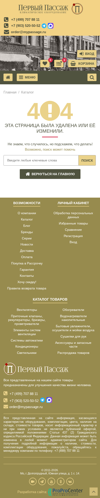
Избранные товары (73, 223)
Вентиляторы (27, 310)
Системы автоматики (27, 340)
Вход (73, 242)
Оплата (27, 257)
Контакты (27, 275)
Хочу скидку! (26, 282)
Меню (30, 77)
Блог (26, 226)
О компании (27, 213)
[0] (58, 63)
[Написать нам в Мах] (50, 26)
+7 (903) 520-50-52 (25, 26)
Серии (27, 238)
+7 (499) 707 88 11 (25, 19)
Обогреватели (73, 310)
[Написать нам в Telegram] (44, 26)
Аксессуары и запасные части (73, 345)
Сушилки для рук (73, 336)
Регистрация (73, 236)
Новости (26, 244)
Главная (10, 92)
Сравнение (73, 229)
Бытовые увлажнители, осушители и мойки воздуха (73, 328)
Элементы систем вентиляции (26, 332)
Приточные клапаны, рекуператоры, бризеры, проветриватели (27, 320)
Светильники (27, 353)
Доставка (27, 251)
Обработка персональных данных (73, 215)
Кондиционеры (26, 346)
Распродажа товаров (73, 353)
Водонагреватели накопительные (73, 318)
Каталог (27, 219)
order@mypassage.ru (28, 32)
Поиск (87, 160)
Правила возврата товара (26, 288)
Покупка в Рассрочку (27, 263)
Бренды (27, 232)
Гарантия (27, 269)
